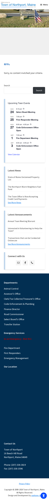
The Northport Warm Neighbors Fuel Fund (24, 188)
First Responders (12, 353)
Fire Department (12, 347)
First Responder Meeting (27, 119)
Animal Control (11, 288)
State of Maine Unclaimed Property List (23, 178)
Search (7, 85)
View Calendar (14, 154)
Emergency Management (16, 358)
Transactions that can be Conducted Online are (24, 239)
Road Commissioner (14, 314)
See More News (14, 202)
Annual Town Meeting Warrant (21, 221)
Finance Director (12, 309)
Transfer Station (12, 324)
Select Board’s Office (14, 319)
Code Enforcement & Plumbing (19, 303)
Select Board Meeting (25, 112)
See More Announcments (19, 244)
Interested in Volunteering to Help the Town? (25, 229)
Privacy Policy (24, 483)
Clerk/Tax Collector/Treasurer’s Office (22, 298)
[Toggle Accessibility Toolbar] (43, 495)
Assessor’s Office (12, 293)
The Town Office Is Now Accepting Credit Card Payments (23, 197)
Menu (45, 4)
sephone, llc (36, 495)
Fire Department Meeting (27, 138)
